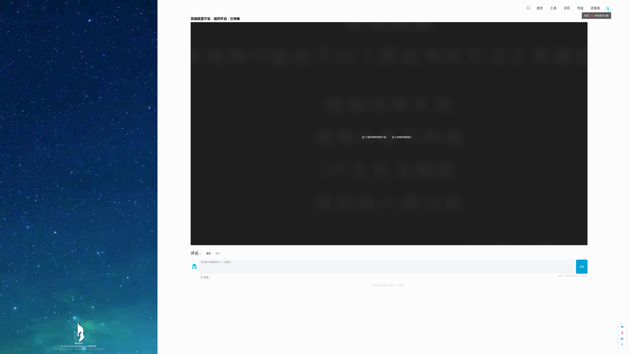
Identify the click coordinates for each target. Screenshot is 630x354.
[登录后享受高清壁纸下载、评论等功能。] (607, 8)
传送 (580, 8)
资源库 (595, 8)
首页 (540, 8)
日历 (567, 8)
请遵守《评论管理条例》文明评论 (573, 276)
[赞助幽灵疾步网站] (622, 333)
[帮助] (622, 344)
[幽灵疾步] (79, 332)
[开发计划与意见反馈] (622, 327)
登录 (591, 15)
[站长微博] (622, 339)
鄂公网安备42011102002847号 (89, 349)
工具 (553, 8)
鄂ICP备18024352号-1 (64, 349)
